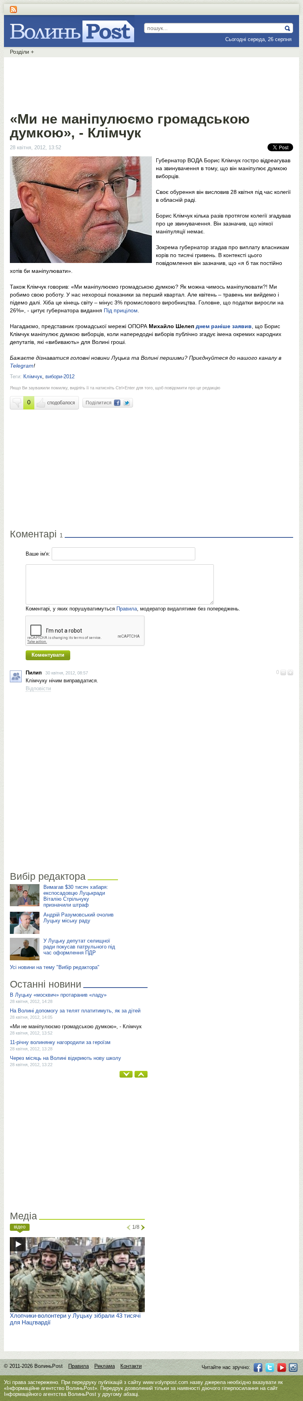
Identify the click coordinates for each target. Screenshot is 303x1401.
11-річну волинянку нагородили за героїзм (60, 1042)
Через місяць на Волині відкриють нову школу (65, 1058)
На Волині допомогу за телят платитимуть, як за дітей (75, 1011)
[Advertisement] (151, 83)
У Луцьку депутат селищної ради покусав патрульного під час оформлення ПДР (79, 947)
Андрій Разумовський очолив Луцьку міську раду (78, 918)
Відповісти (38, 688)
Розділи (22, 52)
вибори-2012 (60, 376)
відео (20, 1227)
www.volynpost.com (165, 1382)
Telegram (22, 365)
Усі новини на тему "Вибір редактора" (54, 967)
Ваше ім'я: (38, 554)
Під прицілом (121, 310)
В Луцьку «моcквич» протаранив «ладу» (58, 995)
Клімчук (32, 376)
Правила (126, 609)
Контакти (131, 1366)
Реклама (104, 1366)
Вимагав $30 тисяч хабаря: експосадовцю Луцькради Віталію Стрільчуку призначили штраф (75, 896)
